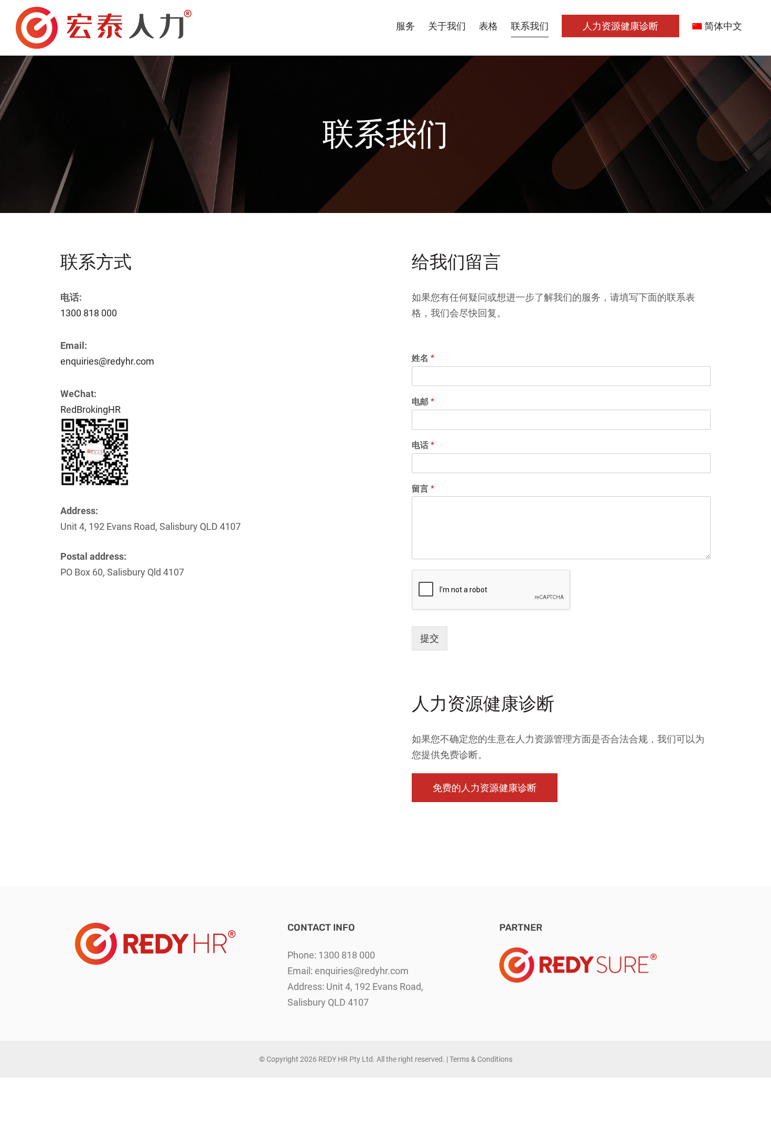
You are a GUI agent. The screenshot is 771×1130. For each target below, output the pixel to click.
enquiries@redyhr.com (107, 361)
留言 (423, 489)
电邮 (423, 402)
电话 (423, 445)
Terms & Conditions (480, 1059)
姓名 (423, 358)
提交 (429, 638)
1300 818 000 (88, 312)
